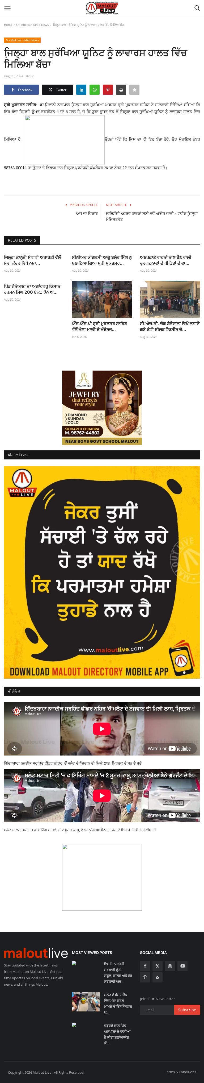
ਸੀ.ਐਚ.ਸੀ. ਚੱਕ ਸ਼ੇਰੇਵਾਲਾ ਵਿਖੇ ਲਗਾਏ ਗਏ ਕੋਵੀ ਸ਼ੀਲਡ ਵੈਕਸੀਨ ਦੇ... (170, 326)
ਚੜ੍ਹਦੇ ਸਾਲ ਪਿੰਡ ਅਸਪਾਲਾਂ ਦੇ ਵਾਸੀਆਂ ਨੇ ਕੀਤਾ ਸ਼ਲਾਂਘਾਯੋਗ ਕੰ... (117, 1034)
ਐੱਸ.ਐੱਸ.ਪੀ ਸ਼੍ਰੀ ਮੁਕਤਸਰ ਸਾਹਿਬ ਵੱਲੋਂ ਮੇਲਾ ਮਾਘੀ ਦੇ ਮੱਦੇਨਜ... (99, 326)
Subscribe (187, 1009)
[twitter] (157, 966)
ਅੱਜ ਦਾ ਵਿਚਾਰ (87, 213)
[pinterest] (145, 977)
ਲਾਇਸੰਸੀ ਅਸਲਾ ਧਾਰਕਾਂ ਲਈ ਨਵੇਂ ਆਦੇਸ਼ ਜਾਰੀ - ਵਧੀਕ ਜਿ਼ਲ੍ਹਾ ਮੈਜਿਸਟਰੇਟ (152, 216)
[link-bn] (102, 408)
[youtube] (182, 966)
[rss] (157, 977)
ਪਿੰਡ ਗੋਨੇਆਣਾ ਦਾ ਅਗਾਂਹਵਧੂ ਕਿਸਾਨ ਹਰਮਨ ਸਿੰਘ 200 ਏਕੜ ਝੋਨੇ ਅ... (32, 289)
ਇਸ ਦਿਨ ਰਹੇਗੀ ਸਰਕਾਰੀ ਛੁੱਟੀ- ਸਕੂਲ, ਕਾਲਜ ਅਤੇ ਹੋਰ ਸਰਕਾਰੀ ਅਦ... (118, 973)
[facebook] (145, 966)
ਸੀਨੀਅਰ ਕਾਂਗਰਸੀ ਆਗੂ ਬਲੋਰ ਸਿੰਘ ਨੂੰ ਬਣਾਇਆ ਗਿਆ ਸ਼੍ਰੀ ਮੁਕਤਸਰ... (102, 260)
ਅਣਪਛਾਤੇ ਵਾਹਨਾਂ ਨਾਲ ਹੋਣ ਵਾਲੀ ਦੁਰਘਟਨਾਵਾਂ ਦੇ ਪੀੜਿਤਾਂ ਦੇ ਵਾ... (165, 260)
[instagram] (170, 966)
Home (8, 25)
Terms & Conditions (180, 1071)
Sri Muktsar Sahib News (32, 25)
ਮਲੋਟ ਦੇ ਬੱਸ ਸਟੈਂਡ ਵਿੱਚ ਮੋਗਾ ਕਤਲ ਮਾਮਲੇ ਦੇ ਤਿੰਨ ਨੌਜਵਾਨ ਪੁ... (118, 1003)
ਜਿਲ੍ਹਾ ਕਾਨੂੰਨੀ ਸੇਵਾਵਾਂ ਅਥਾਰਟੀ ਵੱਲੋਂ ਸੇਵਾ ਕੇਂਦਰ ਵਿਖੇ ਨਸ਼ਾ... (32, 260)
